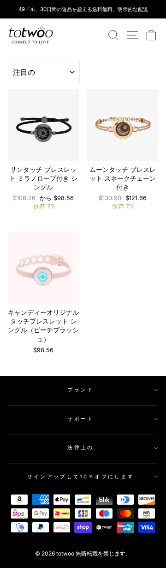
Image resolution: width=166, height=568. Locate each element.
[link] (31, 35)
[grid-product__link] (43, 125)
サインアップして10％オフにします (80, 476)
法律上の (80, 447)
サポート (80, 418)
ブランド (80, 389)
